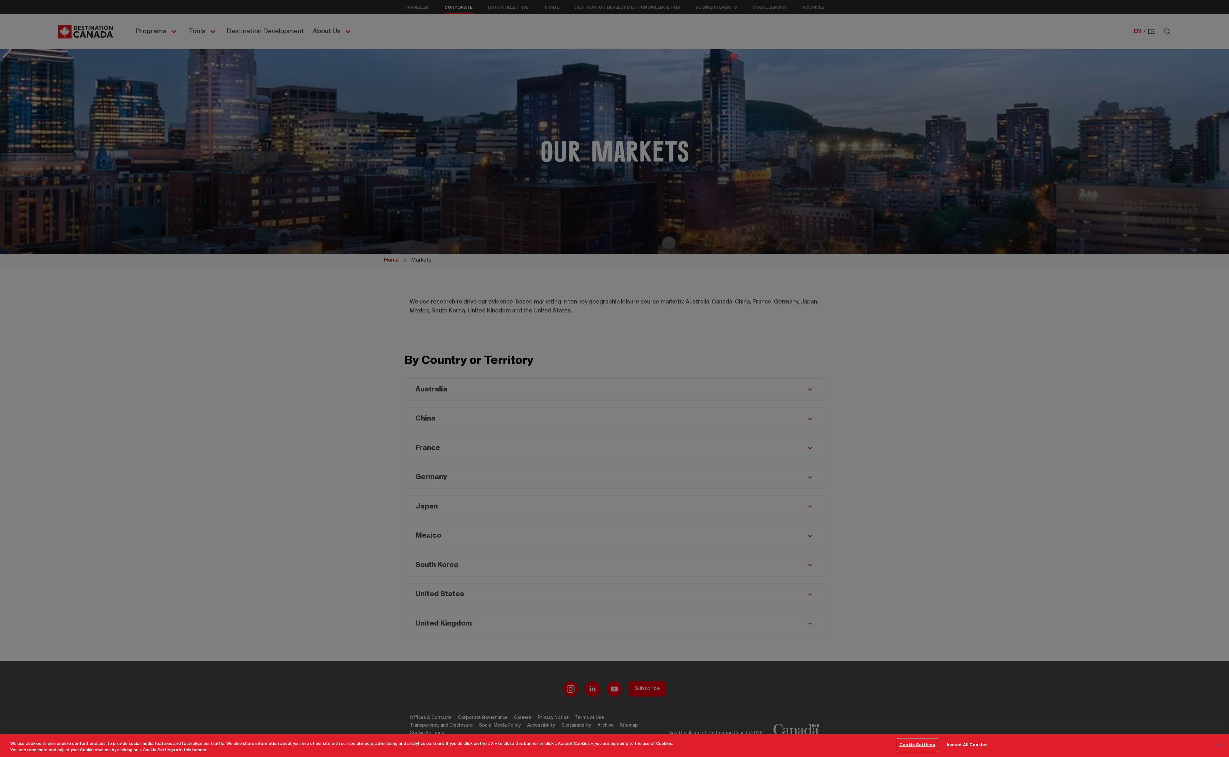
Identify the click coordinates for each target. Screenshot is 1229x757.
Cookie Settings (917, 745)
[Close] (1219, 744)
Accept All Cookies (967, 745)
